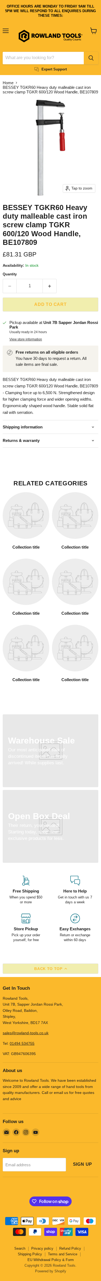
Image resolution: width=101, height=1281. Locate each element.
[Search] (91, 58)
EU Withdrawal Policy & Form (50, 1260)
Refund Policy (70, 1248)
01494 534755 (22, 1043)
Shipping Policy (30, 1254)
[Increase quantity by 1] (50, 286)
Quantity (10, 274)
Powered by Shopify (50, 1271)
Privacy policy (42, 1248)
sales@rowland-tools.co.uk (25, 1033)
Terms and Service (62, 1254)
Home (8, 82)
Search (19, 1248)
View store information (25, 339)
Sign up (82, 1164)
